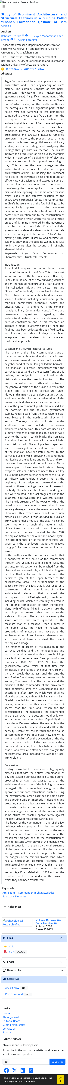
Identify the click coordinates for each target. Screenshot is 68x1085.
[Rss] (31, 1071)
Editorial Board (11, 1021)
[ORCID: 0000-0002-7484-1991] (11, 39)
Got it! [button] (60, 1079)
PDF (16, 951)
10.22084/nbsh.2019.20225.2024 (25, 69)
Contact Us (9, 1028)
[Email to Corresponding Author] (23, 35)
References (14, 906)
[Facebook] (6, 1071)
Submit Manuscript (14, 1025)
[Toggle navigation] (33, 6)
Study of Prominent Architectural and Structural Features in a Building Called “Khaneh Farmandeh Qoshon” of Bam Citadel (34, 20)
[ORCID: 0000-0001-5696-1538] (26, 35)
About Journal (11, 1017)
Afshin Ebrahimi (27, 40)
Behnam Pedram (11, 36)
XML (11, 946)
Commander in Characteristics (36, 892)
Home (6, 1013)
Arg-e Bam (9, 892)
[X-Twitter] (14, 1071)
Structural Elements (14, 896)
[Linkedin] (23, 1071)
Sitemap (7, 1032)
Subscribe (57, 1061)
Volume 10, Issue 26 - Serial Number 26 (48, 921)
